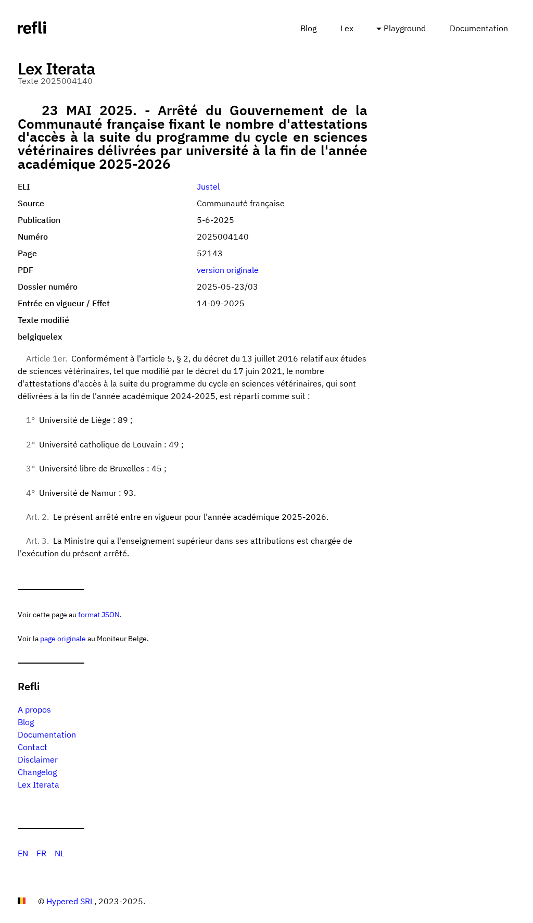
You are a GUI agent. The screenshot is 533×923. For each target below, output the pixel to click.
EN (23, 853)
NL (60, 853)
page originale (63, 638)
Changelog (37, 772)
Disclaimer (38, 759)
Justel (208, 186)
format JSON (99, 614)
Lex (346, 28)
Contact (32, 747)
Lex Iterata (38, 784)
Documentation (479, 28)
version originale (228, 270)
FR (41, 853)
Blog (308, 28)
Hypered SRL (70, 901)
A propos (34, 709)
